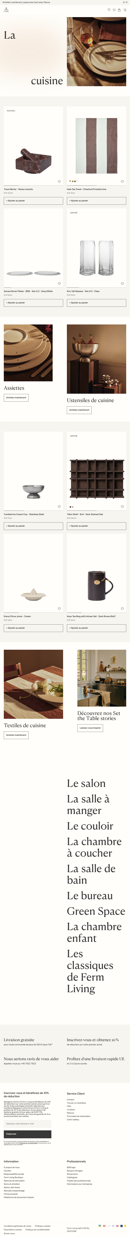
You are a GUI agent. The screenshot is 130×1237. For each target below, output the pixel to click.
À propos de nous (12, 1167)
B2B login (71, 1167)
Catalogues (72, 1177)
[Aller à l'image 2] (26, 185)
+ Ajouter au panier (15, 201)
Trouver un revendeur (76, 1103)
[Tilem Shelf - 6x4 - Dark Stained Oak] (96, 471)
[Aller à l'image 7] (52, 287)
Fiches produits (11, 1194)
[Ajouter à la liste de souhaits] (59, 181)
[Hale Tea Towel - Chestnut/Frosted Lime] (96, 145)
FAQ (69, 1106)
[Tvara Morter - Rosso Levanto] (33, 145)
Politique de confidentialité (28, 1143)
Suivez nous (9, 1234)
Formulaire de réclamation (79, 1116)
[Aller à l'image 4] (55, 185)
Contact (70, 1100)
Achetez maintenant (16, 398)
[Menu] (124, 10)
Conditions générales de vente (17, 1226)
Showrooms (72, 1174)
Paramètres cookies (13, 1230)
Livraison (71, 1110)
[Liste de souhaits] (114, 10)
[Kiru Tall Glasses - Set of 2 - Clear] (96, 247)
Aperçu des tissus (12, 1187)
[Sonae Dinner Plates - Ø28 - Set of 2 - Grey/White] (33, 247)
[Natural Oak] (72, 507)
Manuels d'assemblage (14, 1191)
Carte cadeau (73, 1120)
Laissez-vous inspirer (90, 728)
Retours (70, 1113)
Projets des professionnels (79, 1181)
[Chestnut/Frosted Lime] (70, 181)
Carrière (7, 1171)
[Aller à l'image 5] (37, 287)
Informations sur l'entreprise (79, 1184)
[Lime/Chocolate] (72, 181)
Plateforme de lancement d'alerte (19, 1197)
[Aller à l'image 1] (11, 185)
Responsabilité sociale (14, 1174)
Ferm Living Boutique (13, 1177)
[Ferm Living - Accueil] (6, 9)
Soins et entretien (12, 1184)
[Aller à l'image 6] (44, 287)
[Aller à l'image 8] (59, 287)
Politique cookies (42, 1226)
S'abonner (11, 1134)
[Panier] (119, 10)
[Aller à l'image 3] (40, 185)
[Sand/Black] (75, 181)
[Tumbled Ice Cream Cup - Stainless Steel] (33, 471)
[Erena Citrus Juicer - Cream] (33, 573)
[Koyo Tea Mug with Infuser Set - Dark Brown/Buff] (96, 573)
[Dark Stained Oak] (70, 507)
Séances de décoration (14, 1181)
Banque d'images (75, 1171)
